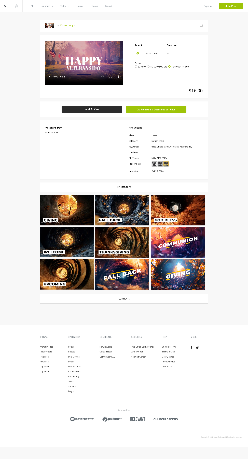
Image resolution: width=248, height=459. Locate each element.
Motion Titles (74, 366)
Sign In (208, 6)
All (32, 6)
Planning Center (138, 356)
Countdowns (74, 371)
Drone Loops (67, 25)
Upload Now (106, 351)
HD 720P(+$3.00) (158, 66)
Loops (71, 361)
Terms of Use (168, 351)
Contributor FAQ (107, 356)
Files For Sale (46, 351)
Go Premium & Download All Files (156, 109)
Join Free (231, 6)
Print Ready (73, 376)
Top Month (45, 371)
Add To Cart (92, 109)
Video (63, 6)
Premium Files (46, 346)
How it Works (106, 346)
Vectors (72, 386)
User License (168, 356)
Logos (71, 391)
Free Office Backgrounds (142, 346)
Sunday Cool (137, 351)
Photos (94, 6)
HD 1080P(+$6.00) (180, 66)
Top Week (44, 366)
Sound (108, 6)
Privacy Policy (168, 361)
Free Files (44, 356)
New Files (44, 361)
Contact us (167, 366)
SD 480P (142, 66)
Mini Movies (73, 356)
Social (80, 6)
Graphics (45, 6)
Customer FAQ (169, 346)
